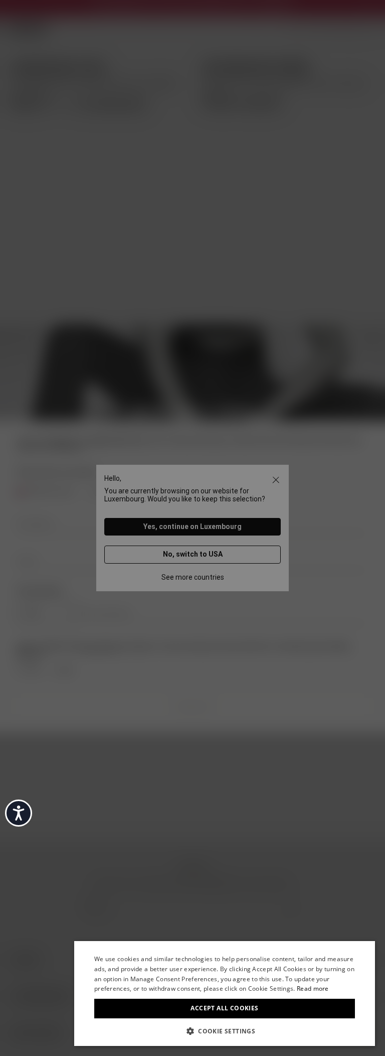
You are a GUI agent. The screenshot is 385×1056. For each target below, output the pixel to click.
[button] (224, 1030)
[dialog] (224, 993)
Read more (313, 988)
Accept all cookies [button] (224, 1008)
